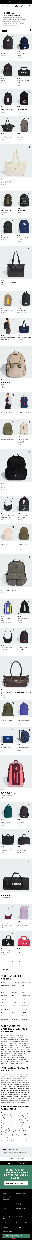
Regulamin (5, 1227)
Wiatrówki (4, 1016)
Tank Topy (4, 999)
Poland (18, 1237)
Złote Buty (14, 992)
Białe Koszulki (16, 982)
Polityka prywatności (21, 1223)
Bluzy (3, 1012)
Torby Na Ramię (14, 1019)
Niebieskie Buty (15, 989)
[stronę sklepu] (16, 7)
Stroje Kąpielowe (4, 1006)
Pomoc (4, 1208)
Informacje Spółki (7, 1231)
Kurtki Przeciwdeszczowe (17, 999)
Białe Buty (14, 1002)
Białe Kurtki (25, 1006)
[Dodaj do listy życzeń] (13, 36)
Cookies (5, 1223)
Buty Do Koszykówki (25, 1009)
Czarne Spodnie (14, 986)
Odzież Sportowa (14, 1006)
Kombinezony (5, 985)
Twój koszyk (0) (22, 1163)
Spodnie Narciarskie (15, 1013)
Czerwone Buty (16, 1016)
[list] (13, 31)
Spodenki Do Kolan (5, 1019)
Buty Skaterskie (25, 986)
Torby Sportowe (4, 1003)
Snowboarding (5, 1009)
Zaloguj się (9, 1163)
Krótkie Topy (4, 992)
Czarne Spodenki (24, 1013)
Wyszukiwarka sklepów (22, 1208)
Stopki (13, 995)
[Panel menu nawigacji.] (3, 6)
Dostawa (5, 1193)
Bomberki (4, 995)
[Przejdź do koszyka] (29, 6)
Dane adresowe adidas (8, 1204)
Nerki (3, 989)
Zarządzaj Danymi (20, 1216)
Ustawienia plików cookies (7, 1217)
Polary (23, 1002)
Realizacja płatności (21, 1204)
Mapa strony (19, 1198)
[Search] (25, 6)
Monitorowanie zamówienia (6, 1198)
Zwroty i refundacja (21, 1193)
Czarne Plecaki (26, 995)
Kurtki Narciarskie (15, 1009)
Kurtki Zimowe (26, 989)
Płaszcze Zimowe (3, 982)
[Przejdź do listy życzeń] (7, 6)
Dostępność (19, 1227)
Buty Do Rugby (26, 982)
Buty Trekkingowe (25, 992)
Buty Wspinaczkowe (26, 999)
